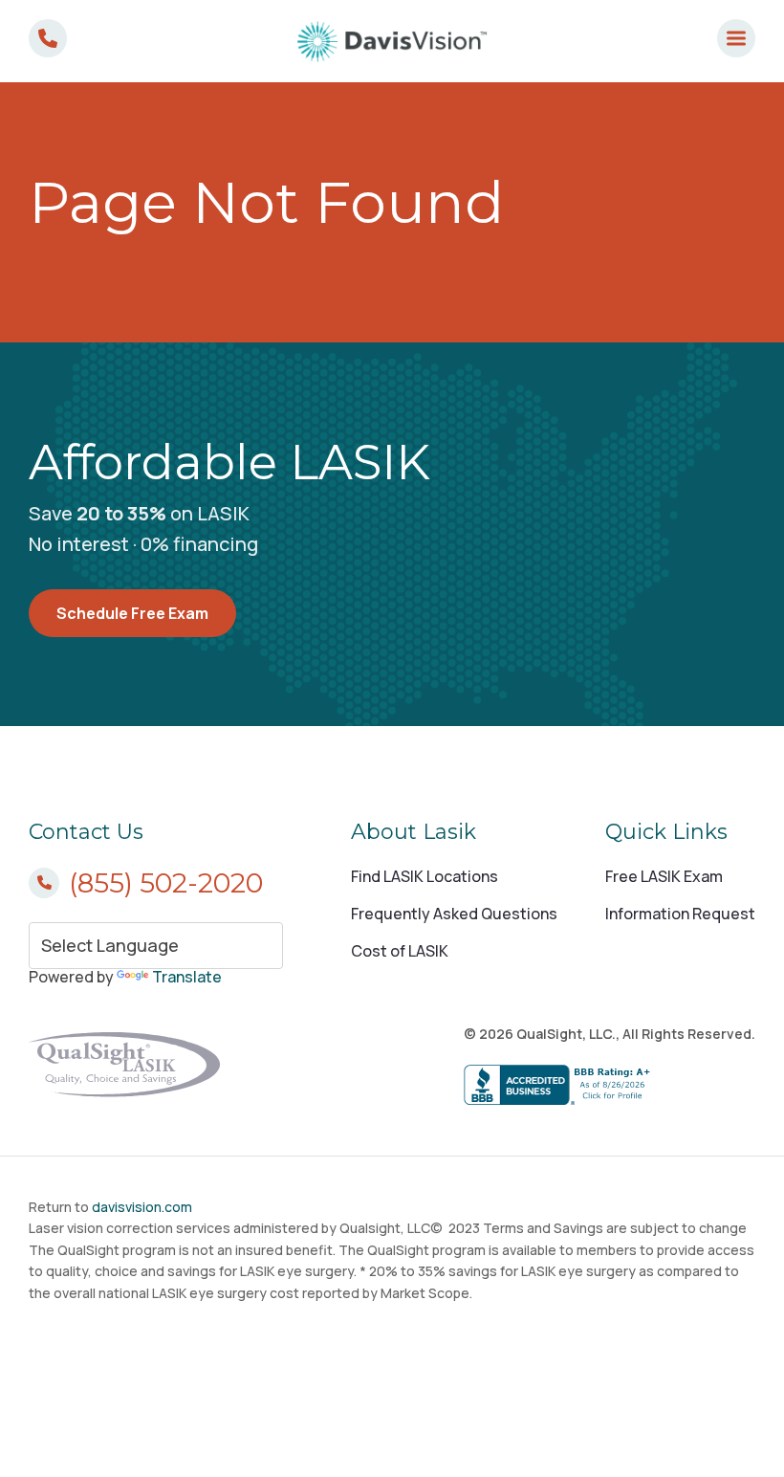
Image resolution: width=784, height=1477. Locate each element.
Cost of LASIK (399, 950)
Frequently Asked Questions (454, 913)
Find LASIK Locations (424, 876)
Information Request (680, 913)
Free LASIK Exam (664, 876)
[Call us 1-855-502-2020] (48, 38)
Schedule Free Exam (132, 613)
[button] (736, 38)
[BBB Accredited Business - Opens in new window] (609, 1086)
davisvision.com (142, 1207)
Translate (187, 976)
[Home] (392, 41)
